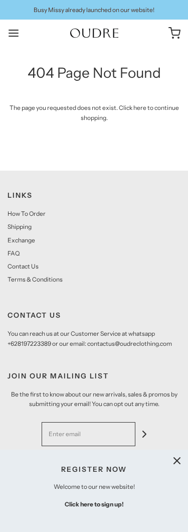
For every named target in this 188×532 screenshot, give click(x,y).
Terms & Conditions (35, 279)
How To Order (27, 213)
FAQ (14, 253)
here (139, 107)
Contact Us (23, 266)
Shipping (20, 226)
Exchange (21, 240)
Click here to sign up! (94, 504)
